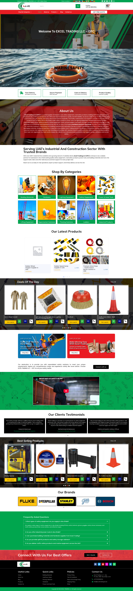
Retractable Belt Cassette (43, 476)
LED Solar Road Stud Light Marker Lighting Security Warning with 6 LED (17, 317)
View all (113, 282)
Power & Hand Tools (106, 197)
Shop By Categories (24, 12)
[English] (78, 1)
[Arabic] (72, 1)
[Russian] (92, 1)
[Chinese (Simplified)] (74, 1)
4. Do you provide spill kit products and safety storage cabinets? (47, 540)
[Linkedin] (111, 1)
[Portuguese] (90, 1)
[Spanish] (94, 1)
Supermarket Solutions (47, 222)
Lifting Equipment (27, 222)
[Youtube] (107, 1)
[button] (24, 12)
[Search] (78, 6)
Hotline (88, 5)
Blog (61, 12)
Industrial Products (106, 222)
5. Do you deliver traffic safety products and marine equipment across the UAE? (53, 543)
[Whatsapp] (114, 1)
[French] (82, 1)
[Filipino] (80, 1)
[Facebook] (102, 1)
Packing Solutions (66, 222)
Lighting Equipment (66, 197)
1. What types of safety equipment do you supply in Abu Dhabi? (47, 521)
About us (46, 12)
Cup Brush (39, 317)
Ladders (86, 222)
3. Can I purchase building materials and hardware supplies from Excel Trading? (52, 536)
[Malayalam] (88, 1)
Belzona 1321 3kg (10, 476)
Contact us (68, 12)
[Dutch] (76, 1)
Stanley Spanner (103, 476)
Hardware (46, 197)
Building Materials (27, 197)
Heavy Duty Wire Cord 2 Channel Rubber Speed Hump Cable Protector (113, 317)
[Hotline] (84, 6)
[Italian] (86, 1)
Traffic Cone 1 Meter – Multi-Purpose (75, 317)
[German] (84, 1)
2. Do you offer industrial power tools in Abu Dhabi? (42, 532)
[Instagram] (109, 1)
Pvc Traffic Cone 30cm (73, 476)
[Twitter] (105, 1)
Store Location (65, 1)
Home (40, 12)
